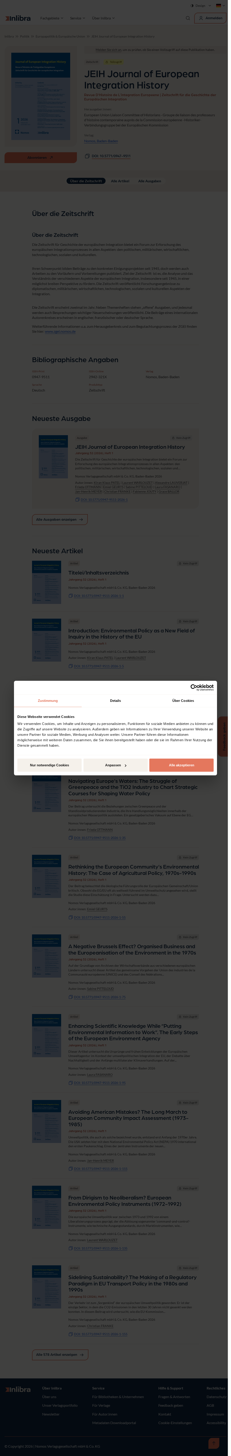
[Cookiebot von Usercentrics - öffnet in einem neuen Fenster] (194, 687)
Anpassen (113, 765)
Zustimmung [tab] (48, 700)
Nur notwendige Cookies (49, 765)
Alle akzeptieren (181, 765)
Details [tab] (115, 700)
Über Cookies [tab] (183, 700)
